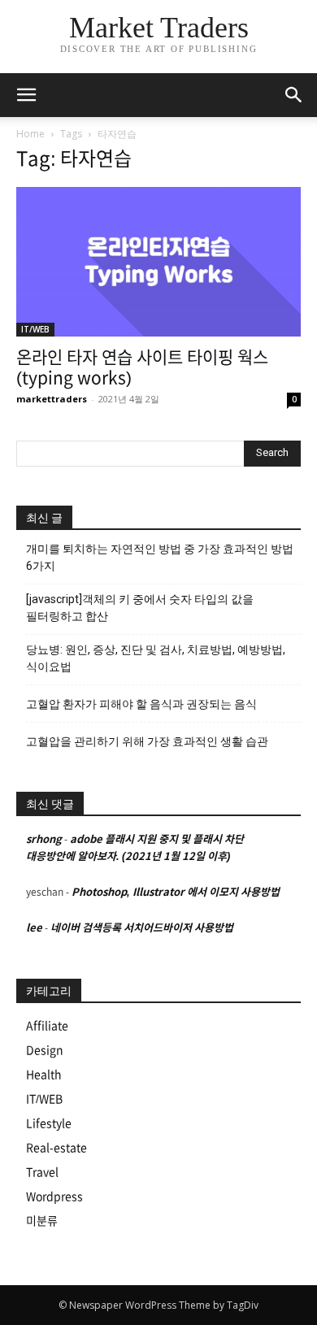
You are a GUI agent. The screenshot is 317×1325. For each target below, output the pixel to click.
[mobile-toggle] (26, 95)
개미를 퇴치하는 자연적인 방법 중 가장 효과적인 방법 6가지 (159, 557)
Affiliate (47, 1026)
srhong (44, 839)
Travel (42, 1172)
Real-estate (56, 1147)
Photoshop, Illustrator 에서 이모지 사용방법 (176, 892)
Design (44, 1050)
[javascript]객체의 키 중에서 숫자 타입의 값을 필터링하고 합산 (140, 608)
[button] (294, 95)
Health (44, 1074)
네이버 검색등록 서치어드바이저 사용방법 (141, 928)
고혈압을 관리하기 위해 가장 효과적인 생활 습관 (147, 741)
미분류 (42, 1221)
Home (30, 134)
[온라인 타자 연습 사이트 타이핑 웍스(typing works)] (158, 262)
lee (34, 928)
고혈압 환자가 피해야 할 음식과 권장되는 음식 (141, 703)
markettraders (51, 399)
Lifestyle (49, 1123)
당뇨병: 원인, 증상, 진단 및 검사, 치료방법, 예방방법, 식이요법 (155, 658)
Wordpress (54, 1196)
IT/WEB (35, 329)
